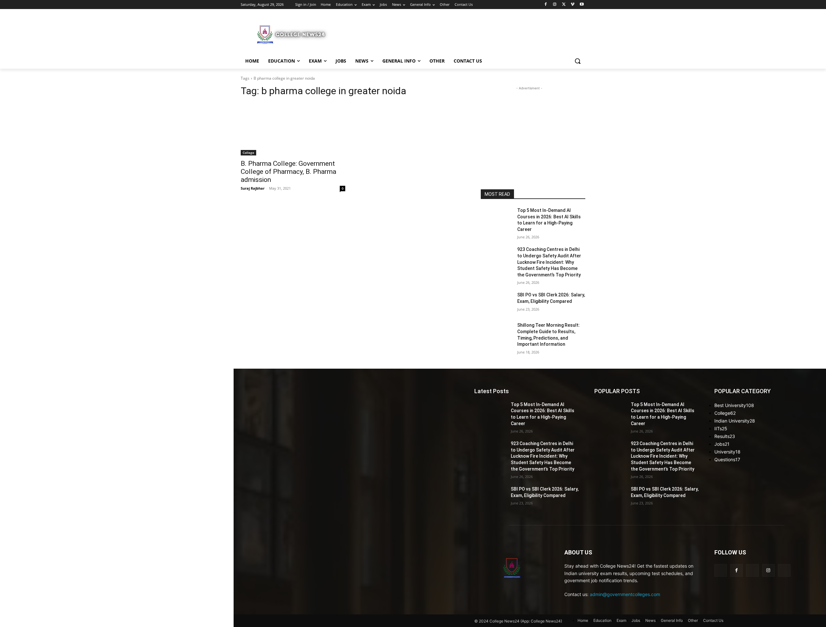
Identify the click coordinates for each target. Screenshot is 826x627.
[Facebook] (545, 4)
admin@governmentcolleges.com (625, 594)
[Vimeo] (572, 4)
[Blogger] (720, 570)
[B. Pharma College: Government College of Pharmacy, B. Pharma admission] (293, 129)
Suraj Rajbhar (253, 188)
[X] (564, 4)
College (248, 152)
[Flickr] (752, 570)
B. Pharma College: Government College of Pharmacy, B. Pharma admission (288, 172)
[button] (577, 61)
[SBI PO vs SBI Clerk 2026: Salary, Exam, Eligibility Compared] (496, 303)
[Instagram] (555, 4)
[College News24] (292, 34)
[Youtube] (581, 4)
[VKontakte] (784, 570)
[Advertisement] (461, 33)
